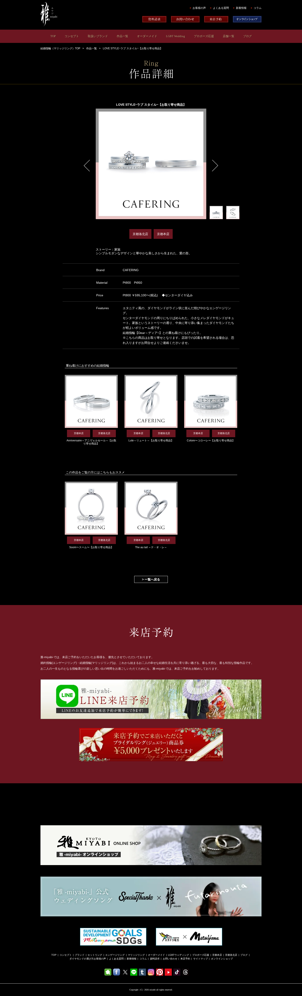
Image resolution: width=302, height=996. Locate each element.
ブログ (247, 36)
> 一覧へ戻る (151, 579)
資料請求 (155, 958)
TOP (53, 36)
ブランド (79, 955)
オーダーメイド (147, 36)
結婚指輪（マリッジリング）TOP (60, 48)
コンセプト (72, 36)
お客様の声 (199, 8)
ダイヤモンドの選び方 (81, 958)
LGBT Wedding (175, 36)
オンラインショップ (222, 958)
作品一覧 (122, 36)
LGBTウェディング (178, 955)
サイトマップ (200, 958)
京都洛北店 (231, 955)
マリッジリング (136, 955)
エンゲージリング (115, 955)
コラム (258, 8)
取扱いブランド (98, 36)
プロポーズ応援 (204, 36)
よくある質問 (221, 8)
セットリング (95, 955)
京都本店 (217, 955)
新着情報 (241, 8)
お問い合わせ (170, 958)
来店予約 (185, 958)
